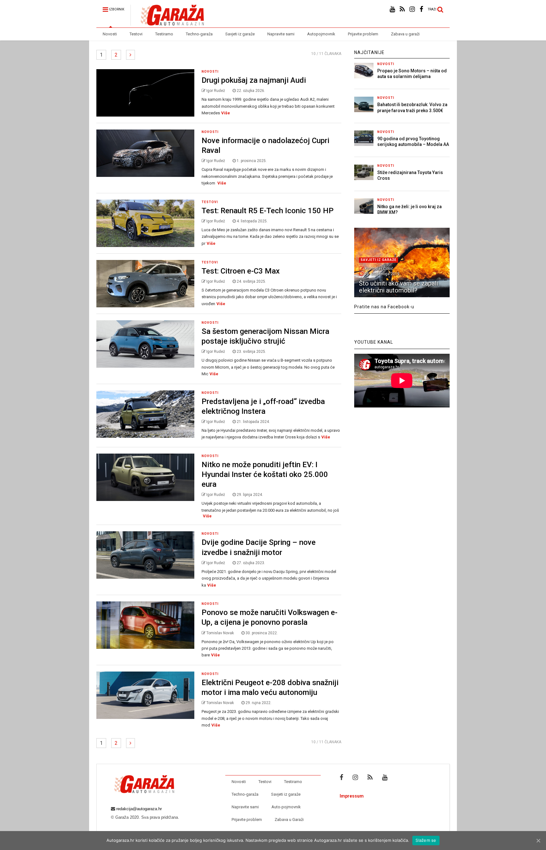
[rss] (402, 9)
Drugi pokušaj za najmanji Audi (254, 80)
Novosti (110, 34)
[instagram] (412, 9)
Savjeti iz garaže (240, 34)
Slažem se (426, 840)
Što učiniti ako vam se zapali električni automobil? (398, 287)
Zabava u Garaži (289, 819)
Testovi (136, 34)
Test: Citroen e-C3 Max (241, 271)
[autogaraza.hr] (167, 22)
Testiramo (164, 34)
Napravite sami (280, 34)
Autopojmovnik (321, 34)
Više (225, 113)
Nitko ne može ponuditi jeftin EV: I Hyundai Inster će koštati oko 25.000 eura (265, 474)
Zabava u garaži (405, 34)
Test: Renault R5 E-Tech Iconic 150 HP (268, 210)
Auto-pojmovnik (286, 807)
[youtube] (392, 9)
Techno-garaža (199, 34)
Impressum (352, 796)
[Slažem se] (538, 840)
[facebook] (421, 9)
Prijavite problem (363, 34)
